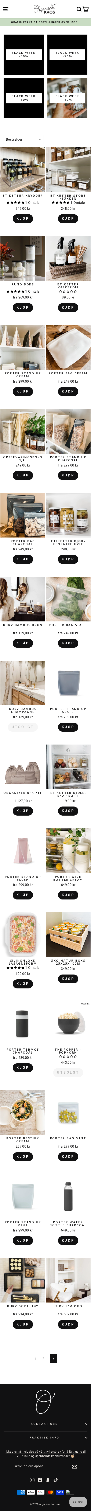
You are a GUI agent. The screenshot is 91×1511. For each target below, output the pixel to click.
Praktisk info (44, 1437)
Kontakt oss (44, 1423)
